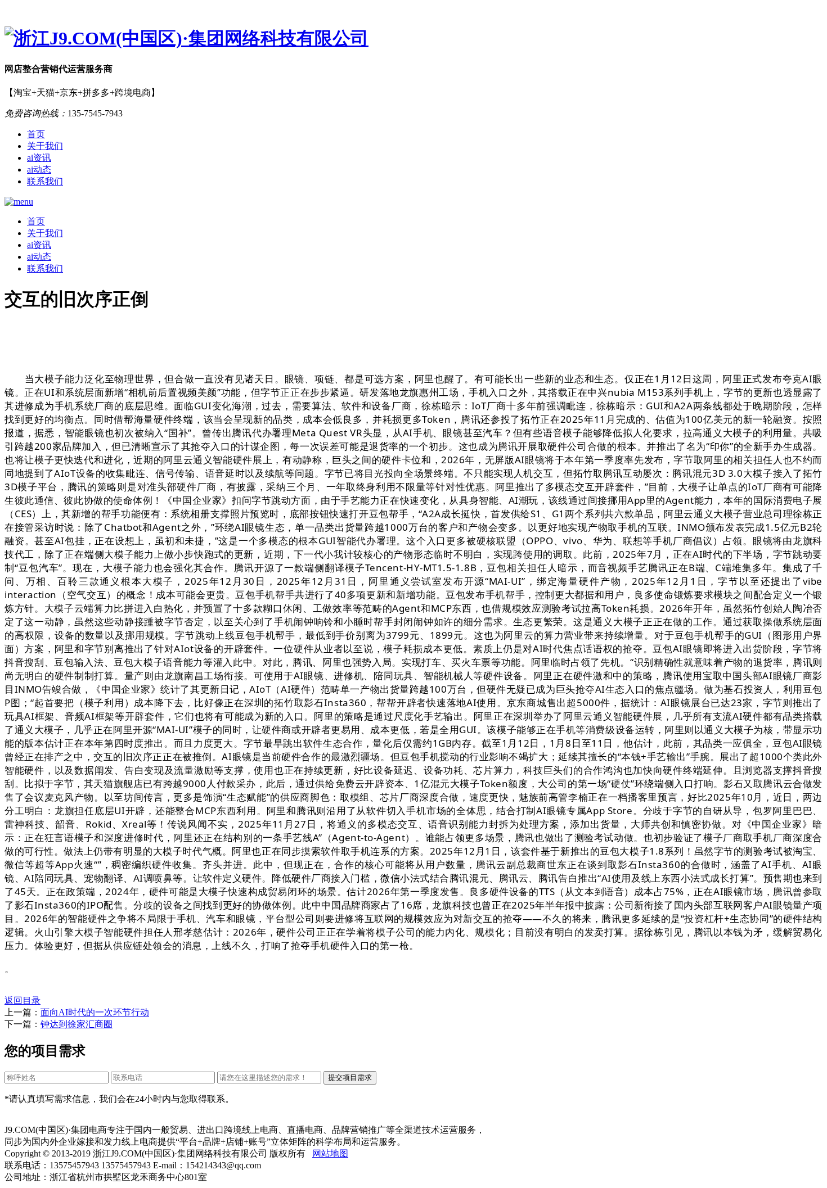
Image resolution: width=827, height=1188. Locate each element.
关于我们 (45, 146)
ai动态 (39, 169)
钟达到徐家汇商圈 (77, 1024)
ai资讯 (39, 157)
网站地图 (330, 1153)
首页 (36, 134)
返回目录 (23, 1000)
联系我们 (45, 181)
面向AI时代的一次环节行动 (95, 1012)
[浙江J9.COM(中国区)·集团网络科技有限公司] (413, 38)
